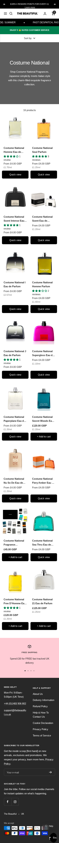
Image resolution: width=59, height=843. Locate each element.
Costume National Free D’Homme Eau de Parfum (15, 601)
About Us (38, 694)
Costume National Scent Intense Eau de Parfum (14, 219)
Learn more (30, 7)
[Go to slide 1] (25, 670)
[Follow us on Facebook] (7, 801)
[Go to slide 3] (30, 670)
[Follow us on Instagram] (15, 801)
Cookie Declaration (43, 723)
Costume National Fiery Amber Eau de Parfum (43, 481)
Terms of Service (42, 735)
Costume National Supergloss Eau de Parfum (43, 353)
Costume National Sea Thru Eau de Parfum (42, 543)
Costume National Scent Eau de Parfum (42, 219)
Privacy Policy (40, 729)
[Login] (44, 13)
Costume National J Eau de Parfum (15, 353)
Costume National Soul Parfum (42, 150)
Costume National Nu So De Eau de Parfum (14, 481)
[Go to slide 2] (28, 670)
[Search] (11, 13)
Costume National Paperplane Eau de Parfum (14, 419)
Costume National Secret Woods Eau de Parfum (42, 419)
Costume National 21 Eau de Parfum (42, 601)
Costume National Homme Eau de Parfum (14, 150)
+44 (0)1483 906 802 (15, 703)
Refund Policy (40, 706)
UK (22, 814)
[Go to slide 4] (33, 670)
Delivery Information (43, 700)
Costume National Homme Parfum (42, 284)
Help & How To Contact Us (41, 714)
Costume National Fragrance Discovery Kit (14, 543)
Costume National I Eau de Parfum (14, 284)
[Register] (50, 772)
